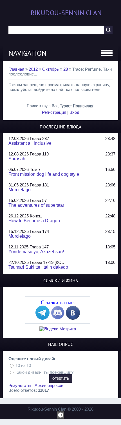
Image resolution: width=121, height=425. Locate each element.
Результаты (19, 385)
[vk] (73, 318)
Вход (74, 112)
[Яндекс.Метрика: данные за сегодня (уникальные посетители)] (57, 328)
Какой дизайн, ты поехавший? (44, 372)
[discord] (58, 318)
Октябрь (50, 69)
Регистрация (54, 112)
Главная (16, 69)
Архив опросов (49, 385)
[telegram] (42, 318)
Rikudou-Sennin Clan (66, 12)
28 (65, 69)
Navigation (27, 53)
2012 (33, 69)
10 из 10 (23, 365)
